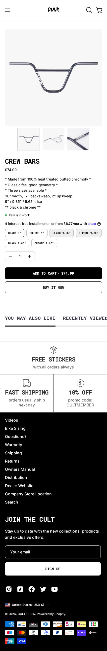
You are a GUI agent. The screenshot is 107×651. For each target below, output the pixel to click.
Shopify (59, 614)
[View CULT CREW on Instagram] (8, 589)
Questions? (15, 436)
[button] (88, 9)
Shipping (13, 452)
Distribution (16, 477)
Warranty (13, 444)
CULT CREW (26, 614)
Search (11, 502)
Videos (11, 420)
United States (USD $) (28, 605)
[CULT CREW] (53, 10)
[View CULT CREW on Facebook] (31, 589)
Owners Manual (20, 469)
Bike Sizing (15, 428)
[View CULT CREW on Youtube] (54, 589)
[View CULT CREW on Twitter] (43, 589)
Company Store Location (28, 493)
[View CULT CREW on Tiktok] (20, 589)
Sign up (52, 569)
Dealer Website (19, 485)
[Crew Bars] (28, 139)
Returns (12, 461)
